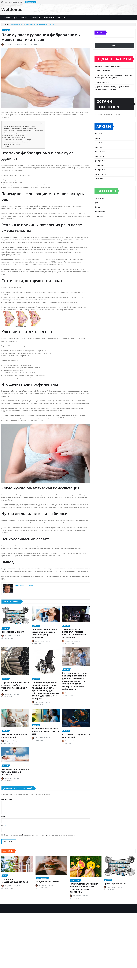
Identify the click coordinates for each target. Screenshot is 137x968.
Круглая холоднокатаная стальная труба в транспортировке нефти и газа (15, 686)
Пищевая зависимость (103, 71)
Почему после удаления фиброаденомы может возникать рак (33, 24)
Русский (61, 18)
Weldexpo (12, 9)
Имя (3, 816)
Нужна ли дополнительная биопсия (16, 142)
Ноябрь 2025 (99, 165)
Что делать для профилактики (14, 137)
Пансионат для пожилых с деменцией (15, 735)
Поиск (100, 32)
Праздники (35, 18)
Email (3, 826)
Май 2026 (98, 138)
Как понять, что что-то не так (14, 135)
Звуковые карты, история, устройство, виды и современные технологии (74, 633)
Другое (24, 18)
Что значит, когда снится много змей (76, 735)
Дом (15, 18)
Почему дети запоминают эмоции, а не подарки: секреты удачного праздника (84, 887)
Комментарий (6, 799)
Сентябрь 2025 (100, 174)
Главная (6, 18)
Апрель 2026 (99, 143)
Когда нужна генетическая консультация (17, 140)
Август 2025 (99, 179)
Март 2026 (98, 147)
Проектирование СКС (12, 631)
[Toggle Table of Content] (41, 123)
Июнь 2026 (99, 134)
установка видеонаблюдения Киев (108, 66)
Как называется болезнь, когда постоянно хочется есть (45, 731)
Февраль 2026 (100, 152)
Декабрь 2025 (100, 161)
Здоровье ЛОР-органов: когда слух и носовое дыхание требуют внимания (44, 633)
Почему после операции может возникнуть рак (20, 128)
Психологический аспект (12, 144)
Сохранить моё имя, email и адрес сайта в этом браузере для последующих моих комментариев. (39, 835)
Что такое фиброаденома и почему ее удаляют (20, 126)
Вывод (6, 146)
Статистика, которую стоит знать (15, 133)
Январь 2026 (99, 156)
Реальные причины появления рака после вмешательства (23, 130)
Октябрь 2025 (100, 170)
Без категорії (99, 198)
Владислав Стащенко (12, 44)
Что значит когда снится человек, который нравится (15, 772)
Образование (49, 18)
